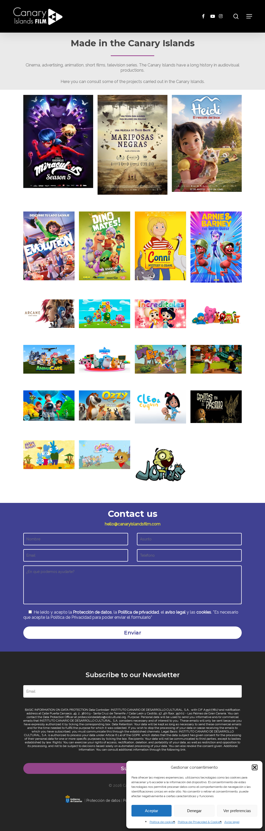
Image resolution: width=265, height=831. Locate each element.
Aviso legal (231, 822)
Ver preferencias (237, 811)
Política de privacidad (138, 612)
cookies (203, 612)
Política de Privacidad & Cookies (200, 822)
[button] (254, 767)
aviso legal (175, 612)
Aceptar (151, 811)
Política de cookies (162, 822)
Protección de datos (92, 612)
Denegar (194, 811)
